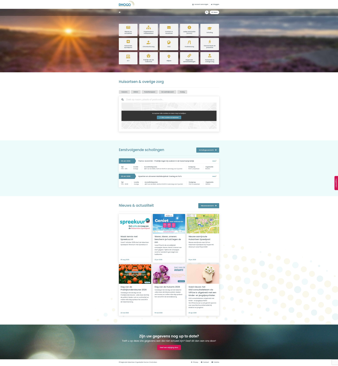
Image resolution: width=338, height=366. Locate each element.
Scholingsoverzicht (206, 150)
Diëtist (136, 92)
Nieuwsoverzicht (207, 206)
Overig (182, 92)
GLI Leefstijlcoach (167, 92)
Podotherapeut (149, 92)
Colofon (216, 362)
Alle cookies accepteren (170, 117)
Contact (206, 362)
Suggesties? (336, 183)
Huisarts (124, 92)
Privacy (195, 362)
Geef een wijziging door (169, 347)
